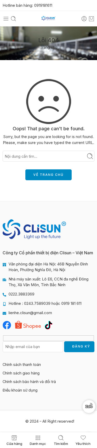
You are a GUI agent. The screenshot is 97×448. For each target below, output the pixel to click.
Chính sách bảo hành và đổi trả (29, 381)
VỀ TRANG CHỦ (48, 175)
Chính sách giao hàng (21, 373)
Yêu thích (83, 443)
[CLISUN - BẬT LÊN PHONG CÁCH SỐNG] (48, 19)
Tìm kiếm (61, 443)
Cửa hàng (14, 443)
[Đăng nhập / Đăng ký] (84, 19)
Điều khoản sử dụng (20, 390)
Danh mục (38, 443)
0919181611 (43, 5)
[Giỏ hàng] (91, 19)
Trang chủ (48, 47)
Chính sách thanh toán (22, 364)
